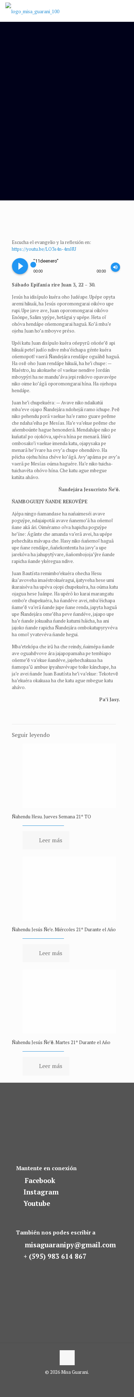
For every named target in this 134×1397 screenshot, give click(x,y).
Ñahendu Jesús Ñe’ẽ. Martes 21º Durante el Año (61, 1042)
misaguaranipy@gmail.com (70, 1245)
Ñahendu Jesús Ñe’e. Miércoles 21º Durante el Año (64, 929)
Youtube (37, 1203)
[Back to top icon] (67, 1357)
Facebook (40, 1180)
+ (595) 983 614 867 (55, 1256)
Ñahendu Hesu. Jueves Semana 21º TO (51, 816)
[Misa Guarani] (32, 11)
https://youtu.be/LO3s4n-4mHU (44, 249)
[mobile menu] (124, 11)
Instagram (41, 1192)
